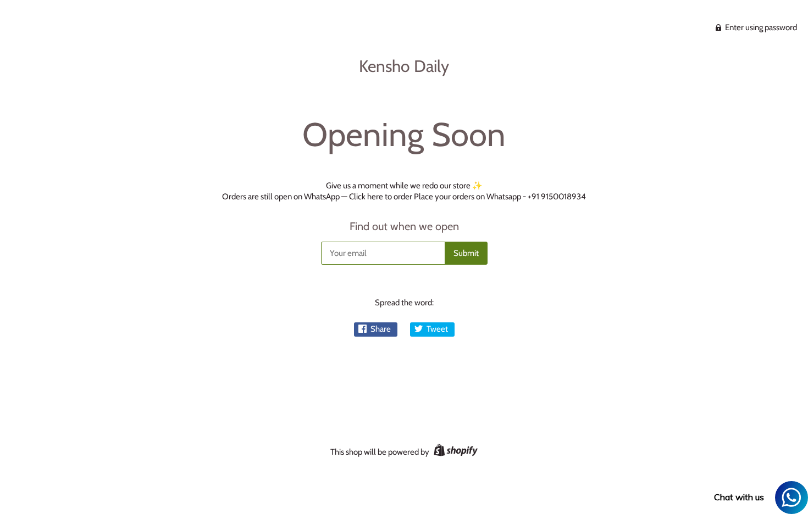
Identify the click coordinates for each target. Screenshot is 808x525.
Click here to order (380, 197)
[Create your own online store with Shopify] (454, 452)
